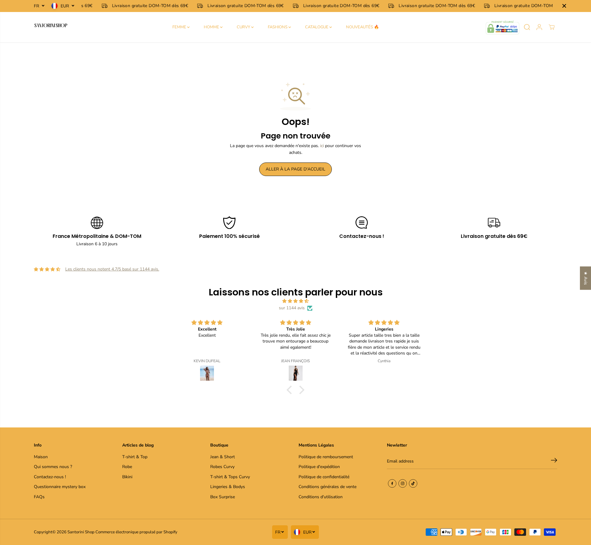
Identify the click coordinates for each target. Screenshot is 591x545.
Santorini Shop (80, 532)
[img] (295, 301)
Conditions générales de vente (327, 487)
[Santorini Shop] (51, 27)
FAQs (39, 497)
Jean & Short (222, 457)
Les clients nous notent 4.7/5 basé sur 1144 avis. (112, 269)
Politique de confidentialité (324, 477)
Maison (41, 457)
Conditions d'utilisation (321, 497)
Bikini (127, 477)
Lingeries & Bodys (227, 487)
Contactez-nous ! (50, 477)
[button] (291, 389)
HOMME (212, 27)
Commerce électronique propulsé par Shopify (136, 532)
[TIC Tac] (413, 483)
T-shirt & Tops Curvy (230, 477)
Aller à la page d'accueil (295, 169)
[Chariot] (551, 27)
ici (322, 146)
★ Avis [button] (586, 278)
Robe (127, 467)
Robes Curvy (222, 467)
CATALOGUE (317, 27)
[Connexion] (539, 27)
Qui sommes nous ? (53, 467)
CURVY (244, 27)
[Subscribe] (554, 461)
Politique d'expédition (319, 467)
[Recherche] (527, 27)
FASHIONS (278, 27)
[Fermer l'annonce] (564, 6)
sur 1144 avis (292, 308)
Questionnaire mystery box (60, 487)
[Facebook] (392, 483)
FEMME (179, 27)
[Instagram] (402, 483)
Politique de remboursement (326, 457)
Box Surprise (222, 497)
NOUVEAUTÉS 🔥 (362, 27)
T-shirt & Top (134, 457)
